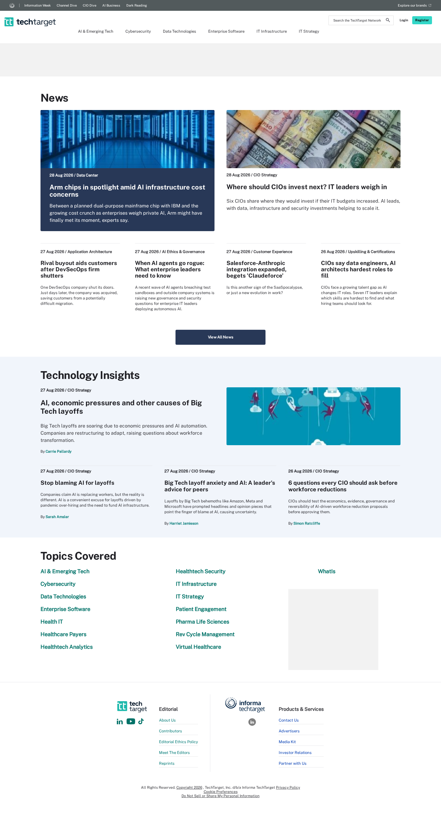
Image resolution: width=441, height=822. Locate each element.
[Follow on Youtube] (131, 721)
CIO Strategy (265, 175)
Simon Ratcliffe (306, 523)
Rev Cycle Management (205, 634)
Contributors (170, 731)
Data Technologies (179, 31)
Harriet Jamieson (184, 523)
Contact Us (289, 720)
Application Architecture (90, 251)
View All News (220, 337)
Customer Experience (273, 251)
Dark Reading (136, 5)
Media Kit (287, 742)
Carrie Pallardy (58, 451)
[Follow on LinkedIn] (120, 721)
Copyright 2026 (189, 787)
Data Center (87, 175)
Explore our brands (412, 5)
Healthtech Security (201, 571)
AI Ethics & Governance (183, 251)
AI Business (111, 5)
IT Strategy (309, 31)
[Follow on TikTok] (141, 721)
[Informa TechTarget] (12, 5)
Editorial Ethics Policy (178, 742)
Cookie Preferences (221, 792)
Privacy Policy (288, 787)
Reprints (167, 763)
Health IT (51, 621)
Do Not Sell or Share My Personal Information (221, 796)
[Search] (387, 20)
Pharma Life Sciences (202, 621)
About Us (167, 720)
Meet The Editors (174, 752)
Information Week (37, 5)
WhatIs (326, 571)
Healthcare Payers (63, 634)
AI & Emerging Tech (95, 31)
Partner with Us (293, 763)
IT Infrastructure (271, 31)
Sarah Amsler (57, 517)
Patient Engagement (201, 609)
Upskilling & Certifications (371, 251)
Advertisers (289, 731)
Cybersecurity (138, 31)
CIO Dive (89, 5)
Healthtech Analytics (66, 647)
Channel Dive (67, 5)
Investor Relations (295, 752)
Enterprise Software (226, 31)
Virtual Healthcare (198, 647)
